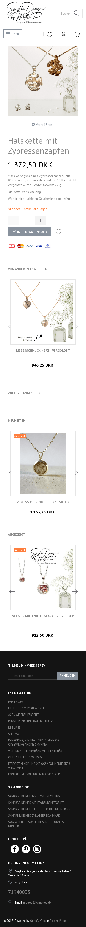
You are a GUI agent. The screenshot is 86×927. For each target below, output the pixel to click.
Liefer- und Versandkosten (27, 708)
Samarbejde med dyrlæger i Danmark (34, 815)
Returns (14, 727)
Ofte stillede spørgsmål (26, 757)
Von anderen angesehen (27, 269)
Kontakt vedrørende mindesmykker (34, 774)
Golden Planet (58, 920)
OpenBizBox (38, 920)
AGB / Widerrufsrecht (23, 714)
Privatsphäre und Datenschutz (30, 721)
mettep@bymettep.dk (37, 902)
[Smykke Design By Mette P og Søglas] (30, 13)
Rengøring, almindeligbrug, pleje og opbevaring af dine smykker (33, 742)
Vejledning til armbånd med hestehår (35, 751)
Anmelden (67, 675)
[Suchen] (76, 13)
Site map (14, 734)
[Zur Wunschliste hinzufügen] (59, 231)
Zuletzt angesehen (24, 393)
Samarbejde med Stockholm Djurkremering (39, 809)
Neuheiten (16, 420)
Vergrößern (44, 125)
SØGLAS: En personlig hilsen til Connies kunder (36, 824)
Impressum (15, 702)
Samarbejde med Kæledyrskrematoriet (36, 802)
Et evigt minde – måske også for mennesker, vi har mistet (39, 766)
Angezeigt (16, 534)
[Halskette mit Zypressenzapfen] (43, 81)
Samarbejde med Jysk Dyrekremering (34, 796)
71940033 (19, 892)
